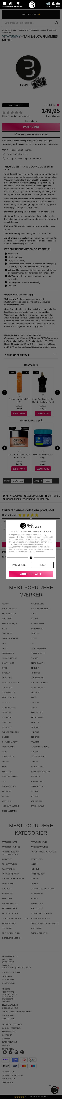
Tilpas (42, 565)
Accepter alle (31, 574)
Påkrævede (19, 565)
